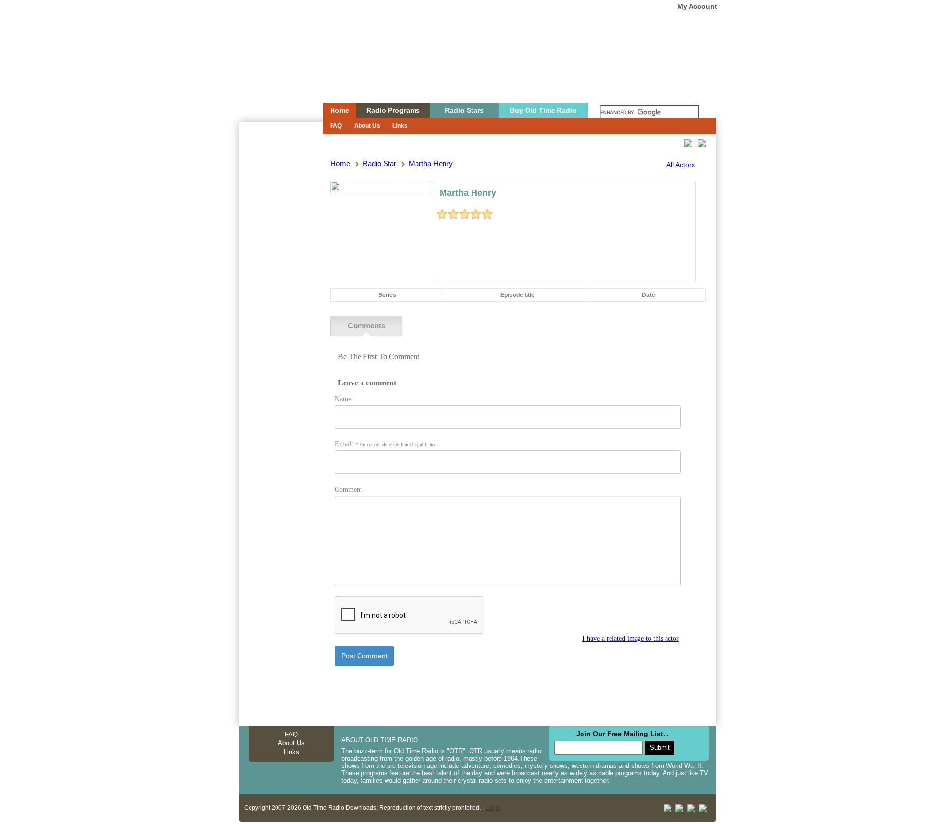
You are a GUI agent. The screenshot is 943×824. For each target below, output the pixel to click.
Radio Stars (464, 110)
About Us (367, 125)
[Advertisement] (280, 298)
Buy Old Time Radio (543, 110)
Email (386, 444)
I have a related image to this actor (630, 638)
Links (400, 125)
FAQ (336, 125)
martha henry (431, 163)
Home (274, 70)
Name (343, 399)
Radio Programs (393, 110)
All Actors (680, 165)
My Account (697, 6)
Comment (348, 489)
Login (492, 807)
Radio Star (379, 163)
